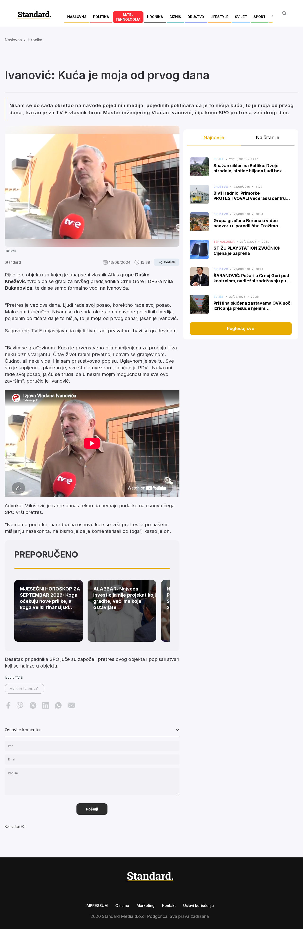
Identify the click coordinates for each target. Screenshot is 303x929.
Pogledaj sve (240, 328)
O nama (122, 905)
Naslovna (13, 39)
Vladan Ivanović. (24, 688)
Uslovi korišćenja (198, 905)
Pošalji (92, 809)
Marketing (146, 905)
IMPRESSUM (97, 905)
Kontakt (169, 905)
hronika (35, 39)
